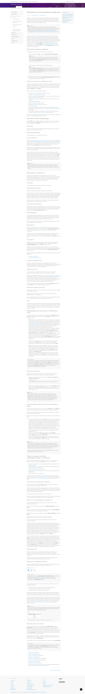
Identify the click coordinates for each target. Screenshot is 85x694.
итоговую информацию (37, 93)
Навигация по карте (32, 661)
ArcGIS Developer (30, 686)
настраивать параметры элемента (52, 31)
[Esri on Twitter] (59, 682)
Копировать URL (31, 98)
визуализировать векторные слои (44, 476)
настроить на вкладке (45, 45)
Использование (19, 6)
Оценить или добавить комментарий (35, 469)
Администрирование (26, 6)
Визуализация (19, 8)
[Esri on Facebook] (61, 682)
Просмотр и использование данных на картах (17, 22)
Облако (30, 1)
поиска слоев (35, 510)
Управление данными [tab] (15, 36)
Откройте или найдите (31, 20)
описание (34, 94)
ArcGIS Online (29, 680)
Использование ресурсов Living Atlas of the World (16, 30)
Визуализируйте (31, 105)
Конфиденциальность (26, 692)
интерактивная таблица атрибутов (41, 37)
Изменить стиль (31, 652)
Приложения (35, 1)
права (33, 588)
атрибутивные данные (36, 104)
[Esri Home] (60, 679)
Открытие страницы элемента (67, 14)
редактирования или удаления (34, 323)
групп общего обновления (44, 665)
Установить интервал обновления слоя (35, 658)
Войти (69, 1)
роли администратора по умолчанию (37, 140)
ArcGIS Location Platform (31, 685)
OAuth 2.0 (49, 175)
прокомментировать (48, 305)
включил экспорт (42, 108)
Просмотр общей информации (67, 15)
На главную (13, 6)
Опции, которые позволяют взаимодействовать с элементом (67, 21)
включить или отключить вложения (43, 112)
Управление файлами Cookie (34, 692)
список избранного (39, 466)
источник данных (34, 96)
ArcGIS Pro (28, 682)
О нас (44, 680)
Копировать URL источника (33, 470)
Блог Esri (44, 683)
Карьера (44, 682)
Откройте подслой (32, 101)
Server (12, 683)
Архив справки (42, 15)
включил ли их (29, 537)
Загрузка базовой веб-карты (33, 256)
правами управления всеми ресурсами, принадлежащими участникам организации (42, 141)
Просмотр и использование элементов (16, 17)
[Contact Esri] (64, 682)
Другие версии (34, 15)
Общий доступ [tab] (14, 34)
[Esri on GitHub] (62, 682)
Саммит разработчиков (47, 686)
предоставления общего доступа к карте (35, 578)
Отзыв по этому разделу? (56, 670)
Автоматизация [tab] (14, 40)
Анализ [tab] (13, 38)
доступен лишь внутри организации (43, 601)
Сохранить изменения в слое (33, 664)
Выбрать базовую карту (33, 662)
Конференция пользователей (48, 685)
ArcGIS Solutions (29, 688)
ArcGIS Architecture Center (31, 689)
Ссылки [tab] (13, 42)
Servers (23, 1)
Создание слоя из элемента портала (35, 257)
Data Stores (26, 1)
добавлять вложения (38, 324)
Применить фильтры (32, 654)
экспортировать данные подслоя (54, 108)
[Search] (66, 1)
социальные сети (42, 473)
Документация (13, 689)
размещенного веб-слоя (46, 554)
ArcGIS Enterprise (14, 1)
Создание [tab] (13, 32)
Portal (20, 1)
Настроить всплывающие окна (34, 655)
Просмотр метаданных (15, 19)
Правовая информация (43, 692)
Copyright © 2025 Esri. (14, 692)
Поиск (14, 27)
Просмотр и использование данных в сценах (17, 25)
